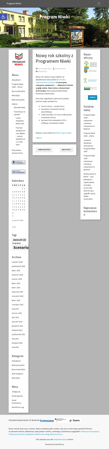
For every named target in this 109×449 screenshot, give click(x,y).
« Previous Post (44, 150)
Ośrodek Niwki (19, 107)
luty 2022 (15, 317)
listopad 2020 (17, 343)
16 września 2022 (44, 68)
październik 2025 (18, 266)
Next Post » (66, 150)
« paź (14, 227)
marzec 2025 (17, 279)
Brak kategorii (17, 373)
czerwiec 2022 (17, 304)
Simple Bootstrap (61, 439)
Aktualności (42, 71)
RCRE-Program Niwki (63, 133)
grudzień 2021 (17, 326)
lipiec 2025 (16, 270)
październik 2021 (18, 334)
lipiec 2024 (16, 283)
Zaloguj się (16, 391)
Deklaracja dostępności (90, 431)
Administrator (60, 68)
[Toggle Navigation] (98, 3)
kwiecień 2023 (17, 292)
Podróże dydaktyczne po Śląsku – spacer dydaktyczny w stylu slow (20, 136)
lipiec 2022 (16, 300)
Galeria (14, 104)
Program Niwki (14, 3)
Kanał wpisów (17, 396)
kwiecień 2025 (17, 275)
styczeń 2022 (17, 321)
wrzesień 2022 (17, 296)
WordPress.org (18, 407)
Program (16, 243)
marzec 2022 (17, 313)
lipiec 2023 (16, 287)
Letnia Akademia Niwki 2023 (20, 121)
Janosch (19, 239)
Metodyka (16, 95)
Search (92, 97)
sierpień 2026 (17, 262)
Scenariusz (25, 247)
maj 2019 (15, 347)
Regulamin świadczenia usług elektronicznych (44, 434)
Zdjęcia (38, 138)
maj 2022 (15, 309)
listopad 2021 (17, 330)
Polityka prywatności (17, 434)
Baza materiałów (18, 91)
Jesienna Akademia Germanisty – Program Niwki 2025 (89, 146)
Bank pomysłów (18, 100)
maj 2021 (15, 338)
